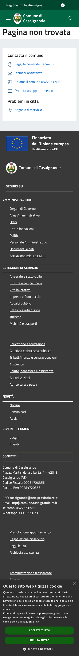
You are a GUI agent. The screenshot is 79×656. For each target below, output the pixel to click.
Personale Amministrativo (28, 242)
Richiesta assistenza (24, 552)
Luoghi (14, 437)
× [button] (74, 584)
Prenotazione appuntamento (30, 532)
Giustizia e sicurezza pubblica (30, 350)
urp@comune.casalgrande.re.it (34, 502)
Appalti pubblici (21, 303)
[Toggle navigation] (8, 18)
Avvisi (14, 418)
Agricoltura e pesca (23, 384)
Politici (14, 235)
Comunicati (18, 411)
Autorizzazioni (20, 377)
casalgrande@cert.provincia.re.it (34, 497)
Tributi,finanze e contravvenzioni (33, 357)
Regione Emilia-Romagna (24, 5)
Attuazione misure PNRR (28, 255)
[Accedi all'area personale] (63, 5)
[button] (39, 649)
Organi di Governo (23, 208)
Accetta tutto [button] (39, 630)
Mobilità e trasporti (23, 323)
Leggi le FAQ (18, 545)
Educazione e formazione (27, 343)
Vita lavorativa (20, 289)
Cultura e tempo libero (26, 283)
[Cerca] (70, 18)
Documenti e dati (22, 248)
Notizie (15, 404)
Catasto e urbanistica (25, 310)
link (37, 621)
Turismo (15, 316)
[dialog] (39, 618)
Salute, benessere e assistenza (32, 370)
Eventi (14, 444)
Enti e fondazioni (22, 228)
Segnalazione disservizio (27, 538)
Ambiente (17, 364)
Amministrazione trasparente (31, 572)
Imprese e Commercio (25, 296)
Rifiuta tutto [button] (39, 640)
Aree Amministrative (25, 215)
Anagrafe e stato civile (26, 276)
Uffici (13, 221)
